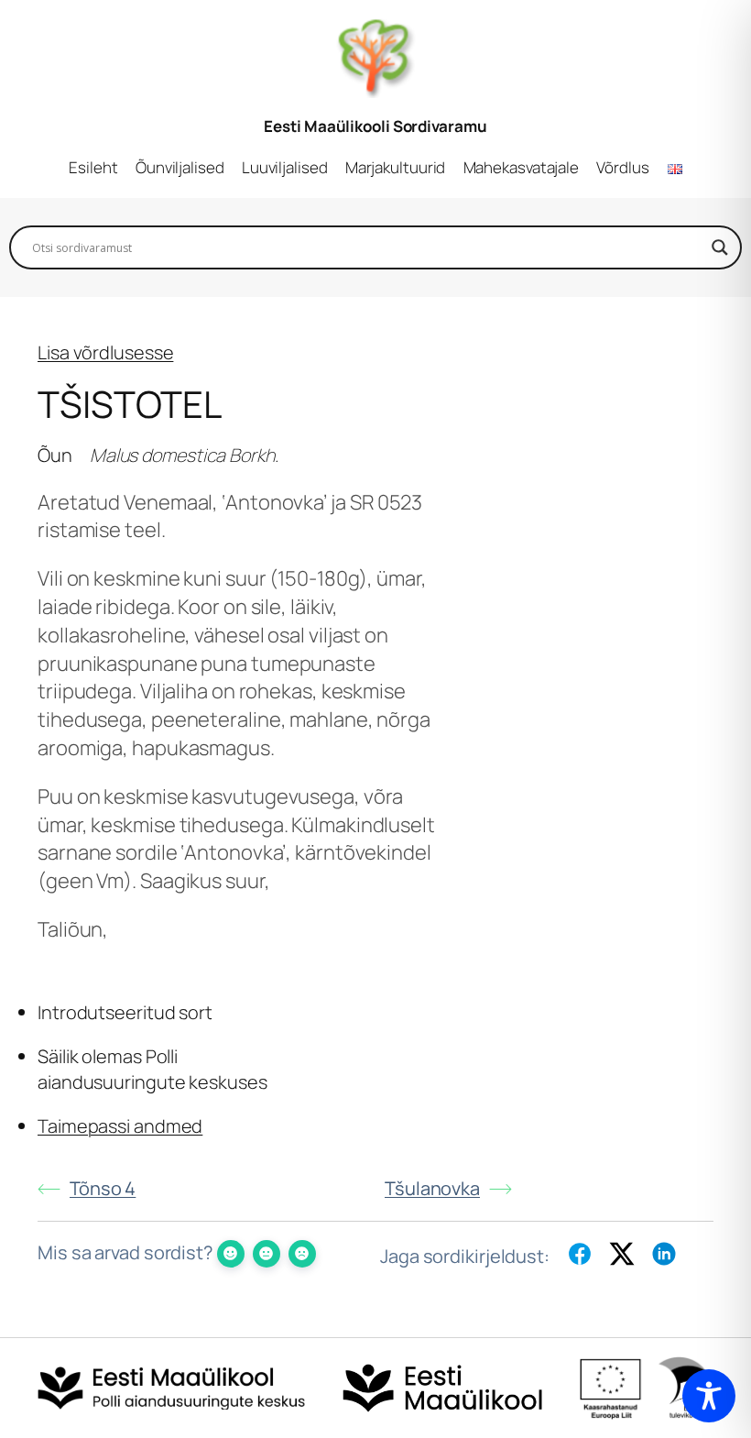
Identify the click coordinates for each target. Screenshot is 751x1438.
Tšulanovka (432, 1188)
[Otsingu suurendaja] (720, 247)
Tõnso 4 (103, 1188)
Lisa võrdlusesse (105, 352)
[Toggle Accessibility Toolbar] (708, 1395)
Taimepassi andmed (120, 1126)
